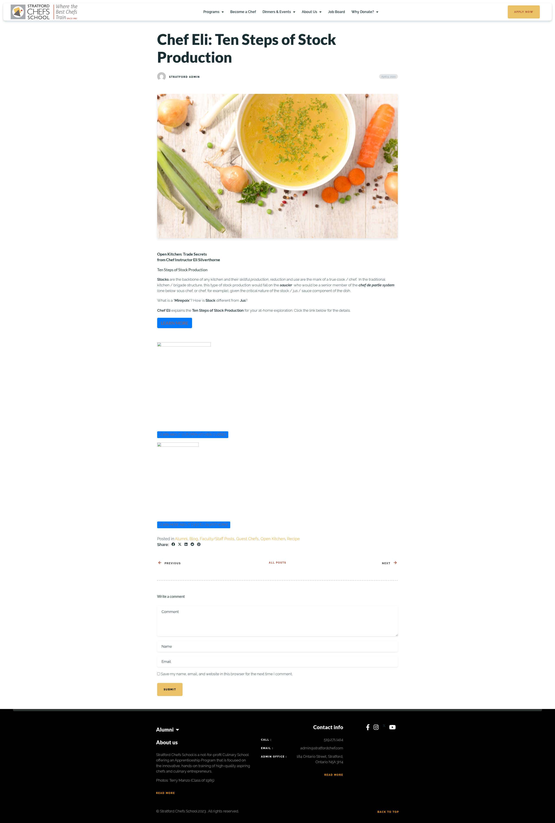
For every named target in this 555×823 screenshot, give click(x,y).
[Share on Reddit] (192, 544)
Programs (211, 12)
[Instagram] (377, 728)
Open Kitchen (273, 538)
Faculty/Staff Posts (217, 538)
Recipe (293, 538)
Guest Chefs (247, 538)
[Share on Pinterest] (199, 544)
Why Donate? (362, 12)
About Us (309, 12)
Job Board (336, 12)
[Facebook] (368, 728)
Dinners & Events (277, 12)
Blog (193, 538)
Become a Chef (243, 12)
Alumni (181, 538)
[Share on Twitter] (179, 544)
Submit (170, 689)
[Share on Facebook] (173, 544)
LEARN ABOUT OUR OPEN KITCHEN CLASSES (192, 434)
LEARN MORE (174, 323)
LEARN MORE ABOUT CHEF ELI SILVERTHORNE (193, 524)
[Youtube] (392, 728)
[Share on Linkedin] (186, 544)
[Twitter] (385, 728)
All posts (277, 562)
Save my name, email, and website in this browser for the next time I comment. (226, 674)
